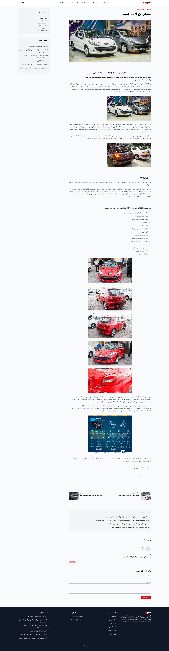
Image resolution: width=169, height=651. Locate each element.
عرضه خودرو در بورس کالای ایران (129, 495)
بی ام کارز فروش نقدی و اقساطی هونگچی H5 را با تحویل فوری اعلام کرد (127, 524)
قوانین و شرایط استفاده (76, 620)
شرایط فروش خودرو (41, 30)
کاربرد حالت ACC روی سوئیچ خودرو (38, 61)
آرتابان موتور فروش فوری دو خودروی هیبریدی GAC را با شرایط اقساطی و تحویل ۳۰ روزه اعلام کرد (120, 520)
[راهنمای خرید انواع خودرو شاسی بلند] (74, 496)
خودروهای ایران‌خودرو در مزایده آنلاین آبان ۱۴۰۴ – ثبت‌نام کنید (129, 527)
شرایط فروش (62, 3)
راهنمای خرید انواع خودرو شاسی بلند (92, 495)
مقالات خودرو (105, 3)
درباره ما (81, 623)
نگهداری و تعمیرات (74, 3)
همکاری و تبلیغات (78, 616)
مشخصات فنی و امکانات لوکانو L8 (38, 46)
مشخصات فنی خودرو (41, 23)
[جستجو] (23, 2)
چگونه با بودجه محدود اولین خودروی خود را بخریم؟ (34, 65)
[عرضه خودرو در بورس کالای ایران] (146, 496)
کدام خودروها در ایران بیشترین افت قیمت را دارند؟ (34, 68)
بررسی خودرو (95, 3)
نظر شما (149, 582)
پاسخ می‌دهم (72, 561)
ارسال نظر (146, 597)
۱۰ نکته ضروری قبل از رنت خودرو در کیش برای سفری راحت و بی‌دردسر (34, 51)
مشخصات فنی (85, 3)
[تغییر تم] (19, 2)
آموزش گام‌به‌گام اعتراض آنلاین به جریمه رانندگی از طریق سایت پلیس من (126, 517)
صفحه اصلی (113, 616)
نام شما (149, 576)
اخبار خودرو (43, 18)
